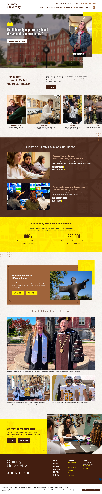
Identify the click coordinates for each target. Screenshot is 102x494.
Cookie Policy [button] (42, 489)
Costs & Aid (59, 7)
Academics (50, 7)
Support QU (92, 3)
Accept (95, 489)
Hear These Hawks (78, 54)
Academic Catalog (72, 467)
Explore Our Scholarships (74, 243)
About (42, 7)
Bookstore (70, 470)
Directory (68, 3)
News (57, 3)
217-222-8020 (86, 465)
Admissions (69, 7)
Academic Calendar (72, 465)
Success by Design (57, 167)
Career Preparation (58, 170)
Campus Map (71, 475)
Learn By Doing (56, 201)
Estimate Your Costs (28, 243)
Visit (86, 3)
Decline (86, 489)
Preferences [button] (5, 490)
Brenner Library (71, 472)
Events (62, 3)
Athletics (87, 7)
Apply (82, 3)
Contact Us (85, 468)
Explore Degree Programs (59, 198)
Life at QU (79, 7)
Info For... (75, 3)
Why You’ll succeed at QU (17, 41)
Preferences (78, 489)
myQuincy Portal (72, 462)
